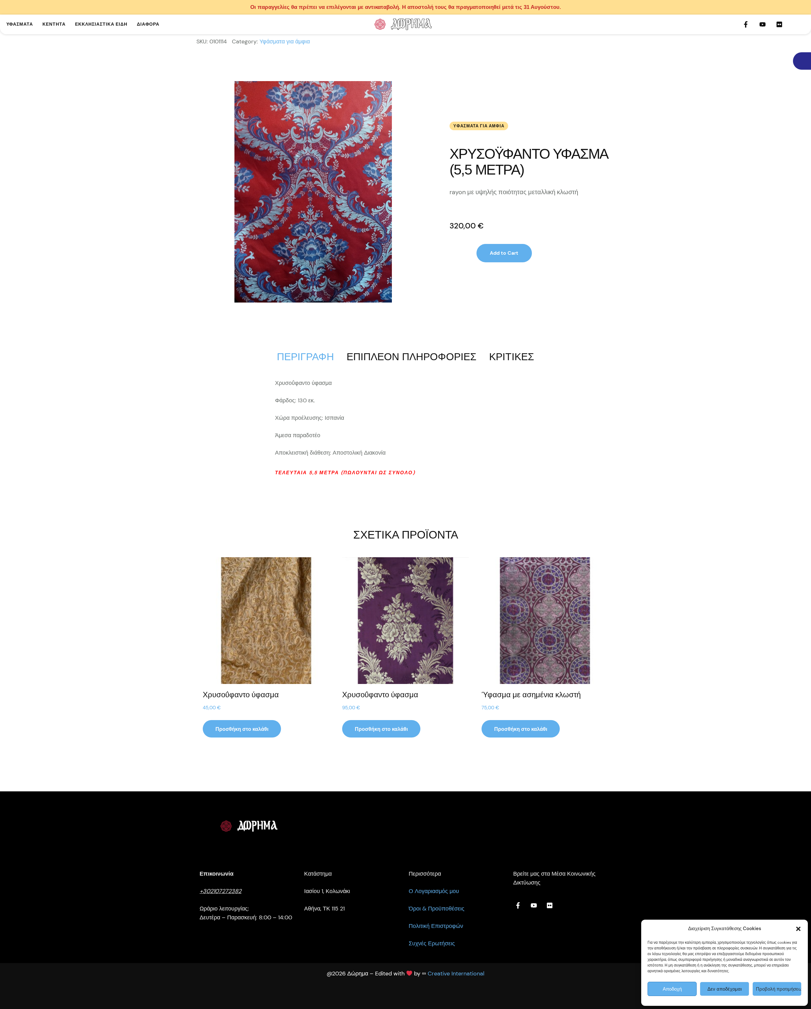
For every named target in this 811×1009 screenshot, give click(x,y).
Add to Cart (504, 253)
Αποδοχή (672, 989)
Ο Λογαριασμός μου (434, 891)
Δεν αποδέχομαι (724, 989)
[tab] (305, 356)
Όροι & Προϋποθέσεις (436, 908)
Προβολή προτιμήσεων (778, 989)
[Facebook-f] (745, 24)
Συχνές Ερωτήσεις (432, 943)
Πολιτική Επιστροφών (436, 926)
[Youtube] (762, 24)
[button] (798, 929)
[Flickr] (779, 24)
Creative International (456, 973)
